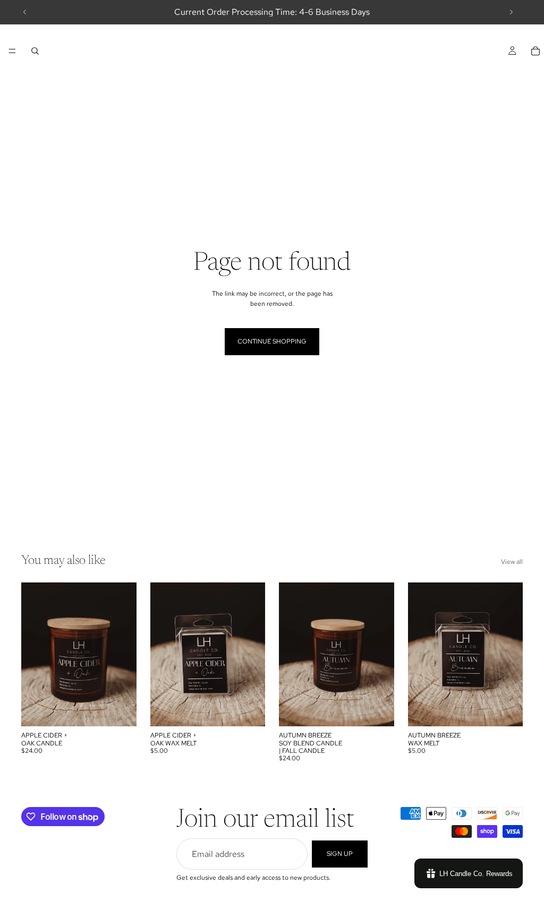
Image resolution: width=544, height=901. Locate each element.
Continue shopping (272, 341)
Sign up (340, 853)
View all (512, 561)
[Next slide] (511, 12)
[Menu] (12, 51)
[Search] (35, 51)
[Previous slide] (25, 12)
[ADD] (120, 709)
